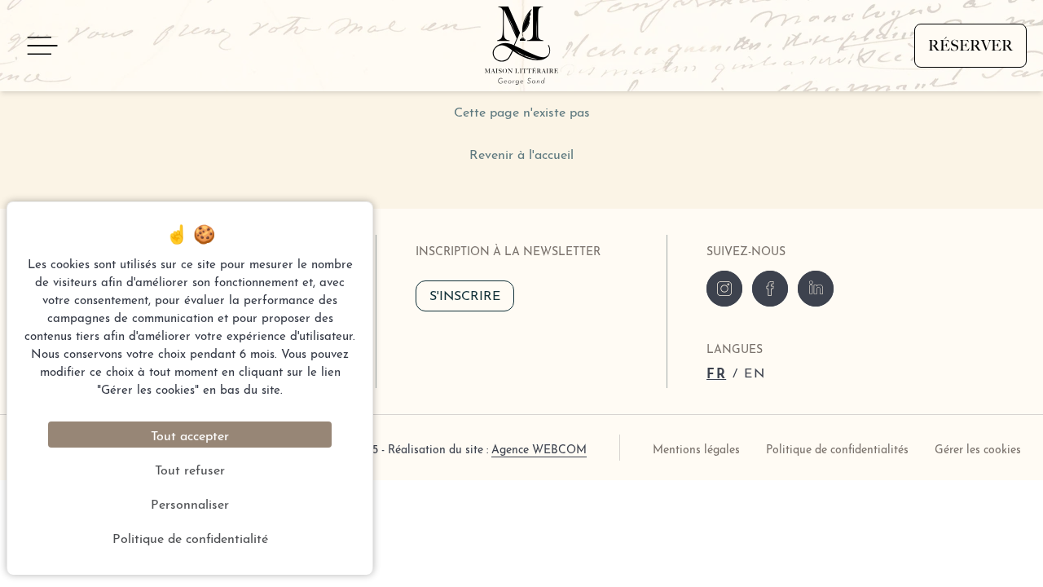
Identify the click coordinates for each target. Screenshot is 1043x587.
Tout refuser (190, 468)
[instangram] (724, 289)
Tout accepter (190, 434)
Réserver (970, 46)
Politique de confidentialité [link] (190, 536)
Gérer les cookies (978, 447)
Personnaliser (190, 502)
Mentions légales (696, 447)
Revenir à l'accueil (521, 152)
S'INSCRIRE (464, 294)
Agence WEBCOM (539, 447)
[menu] (42, 46)
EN (754, 371)
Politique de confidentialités (837, 447)
